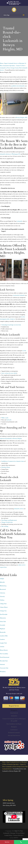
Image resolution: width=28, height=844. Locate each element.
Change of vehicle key (7, 522)
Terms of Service (18, 835)
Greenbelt (2, 625)
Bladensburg (3, 586)
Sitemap (12, 833)
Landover (2, 639)
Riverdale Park (4, 661)
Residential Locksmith (14, 732)
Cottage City (3, 611)
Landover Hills (4, 636)
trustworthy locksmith (19, 295)
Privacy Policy (20, 833)
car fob (24, 350)
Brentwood (3, 589)
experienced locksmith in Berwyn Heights (11, 438)
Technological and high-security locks (11, 325)
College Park (3, 604)
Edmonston (3, 618)
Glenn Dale (3, 621)
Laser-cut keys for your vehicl (9, 373)
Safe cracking (4, 526)
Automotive (14, 716)
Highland (2, 629)
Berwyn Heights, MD (21, 117)
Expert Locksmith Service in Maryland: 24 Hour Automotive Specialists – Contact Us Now (14, 764)
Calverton (2, 593)
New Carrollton (4, 654)
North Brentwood (4, 657)
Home (1, 63)
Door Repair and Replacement (9, 520)
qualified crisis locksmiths (18, 86)
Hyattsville (3, 632)
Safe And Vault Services (14, 735)
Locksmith (19, 221)
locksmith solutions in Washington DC (10, 154)
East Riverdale (3, 614)
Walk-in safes (4, 418)
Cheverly (2, 596)
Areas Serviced (14, 713)
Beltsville (2, 582)
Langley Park (3, 643)
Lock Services (14, 730)
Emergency (14, 727)
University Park (4, 668)
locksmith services (18, 509)
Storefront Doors (5, 467)
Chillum (2, 600)
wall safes (9, 420)
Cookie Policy (8, 835)
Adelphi (2, 578)
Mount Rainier (4, 650)
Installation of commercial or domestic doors (12, 461)
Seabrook (2, 664)
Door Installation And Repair (14, 724)
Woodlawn (3, 671)
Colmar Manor (4, 607)
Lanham (2, 646)
